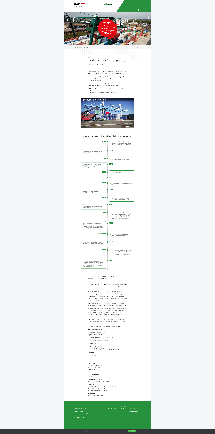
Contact (132, 10)
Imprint (108, 409)
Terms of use (111, 10)
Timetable (99, 10)
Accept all (132, 430)
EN (134, 3)
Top (138, 47)
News (120, 10)
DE (132, 3)
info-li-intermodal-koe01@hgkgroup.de (83, 413)
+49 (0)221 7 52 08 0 (79, 411)
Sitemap (115, 409)
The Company (77, 10)
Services (87, 10)
